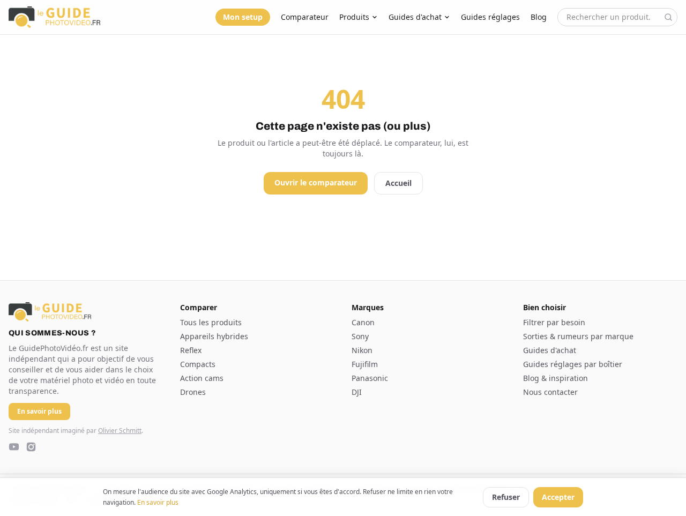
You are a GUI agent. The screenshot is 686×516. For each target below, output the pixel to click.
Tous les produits (211, 322)
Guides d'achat (415, 17)
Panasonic (370, 378)
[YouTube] (14, 447)
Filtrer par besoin (554, 322)
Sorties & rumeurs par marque (578, 336)
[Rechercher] (668, 17)
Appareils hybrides (214, 336)
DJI (357, 392)
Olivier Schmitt (119, 430)
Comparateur (305, 17)
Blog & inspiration (555, 378)
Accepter (558, 497)
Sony (360, 336)
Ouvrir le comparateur (315, 182)
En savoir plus (157, 502)
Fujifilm (365, 364)
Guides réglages (490, 17)
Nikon (362, 350)
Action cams (201, 378)
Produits (354, 17)
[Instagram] (31, 447)
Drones (193, 392)
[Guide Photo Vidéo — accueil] (54, 17)
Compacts (197, 364)
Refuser (506, 497)
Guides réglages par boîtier (572, 364)
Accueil (398, 183)
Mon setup (243, 17)
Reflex (191, 350)
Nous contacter (550, 392)
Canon (363, 322)
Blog (539, 17)
